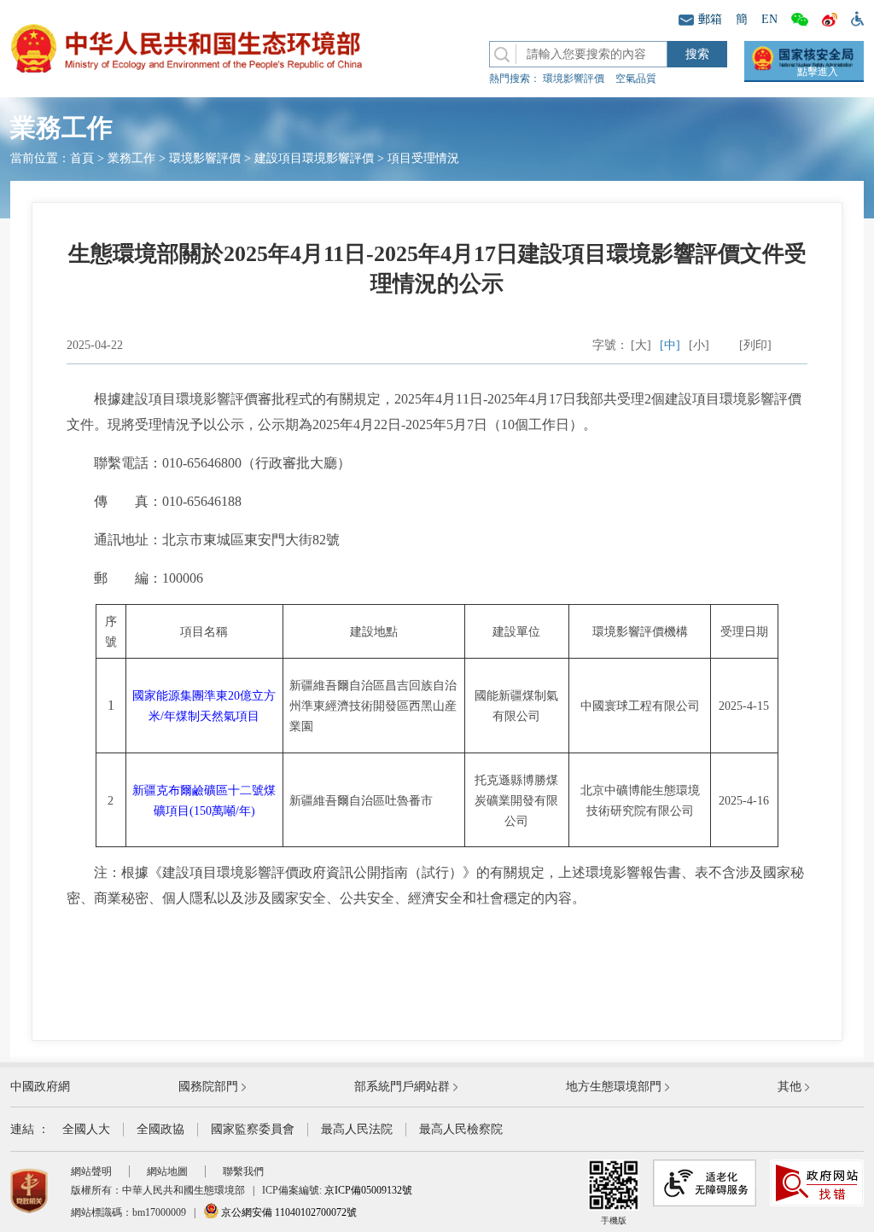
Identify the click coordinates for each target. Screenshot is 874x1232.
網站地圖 (167, 1171)
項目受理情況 (423, 158)
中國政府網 (40, 1086)
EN (769, 19)
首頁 (82, 158)
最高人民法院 (357, 1129)
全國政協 (160, 1129)
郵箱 (710, 19)
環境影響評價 (573, 78)
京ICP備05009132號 (368, 1190)
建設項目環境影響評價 (314, 158)
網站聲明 (91, 1171)
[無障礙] (854, 18)
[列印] (755, 345)
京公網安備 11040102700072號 (287, 1212)
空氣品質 (635, 78)
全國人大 (86, 1129)
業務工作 (131, 158)
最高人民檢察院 (461, 1129)
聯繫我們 (243, 1171)
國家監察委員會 (252, 1129)
